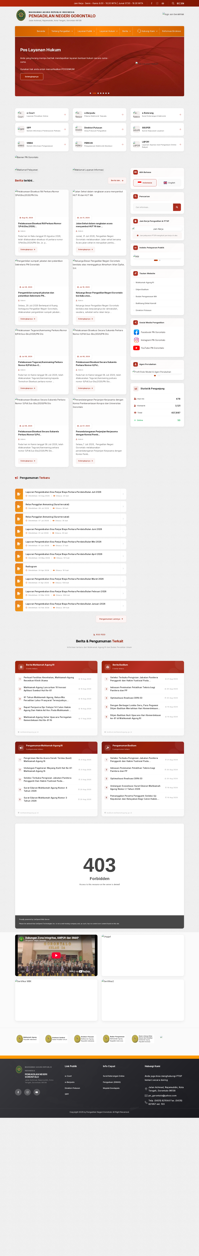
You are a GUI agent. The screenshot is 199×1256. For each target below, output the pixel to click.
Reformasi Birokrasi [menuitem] (171, 31)
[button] (173, 3)
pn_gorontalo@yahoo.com (162, 1095)
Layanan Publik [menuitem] (85, 31)
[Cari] (177, 207)
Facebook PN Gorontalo (153, 332)
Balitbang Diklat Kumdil (146, 303)
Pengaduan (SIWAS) (112, 1082)
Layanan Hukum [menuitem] (107, 31)
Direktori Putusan (143, 310)
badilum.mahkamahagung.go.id (119, 732)
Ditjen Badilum (142, 289)
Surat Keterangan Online (113, 1076)
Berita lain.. (116, 180)
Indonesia (147, 183)
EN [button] (182, 3)
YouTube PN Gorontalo (152, 348)
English (171, 183)
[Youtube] (163, 3)
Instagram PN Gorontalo (153, 340)
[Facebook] (152, 3)
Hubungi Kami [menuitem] (148, 31)
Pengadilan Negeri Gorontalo (99, 1112)
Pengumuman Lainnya (109, 619)
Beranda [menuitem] (41, 31)
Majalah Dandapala (111, 1088)
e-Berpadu (69, 1082)
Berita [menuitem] (125, 31)
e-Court (68, 1076)
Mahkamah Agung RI (145, 282)
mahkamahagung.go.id (29, 732)
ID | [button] (178, 3)
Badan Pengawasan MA (146, 296)
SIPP (67, 1094)
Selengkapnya (27, 249)
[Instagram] (157, 3)
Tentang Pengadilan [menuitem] (60, 31)
